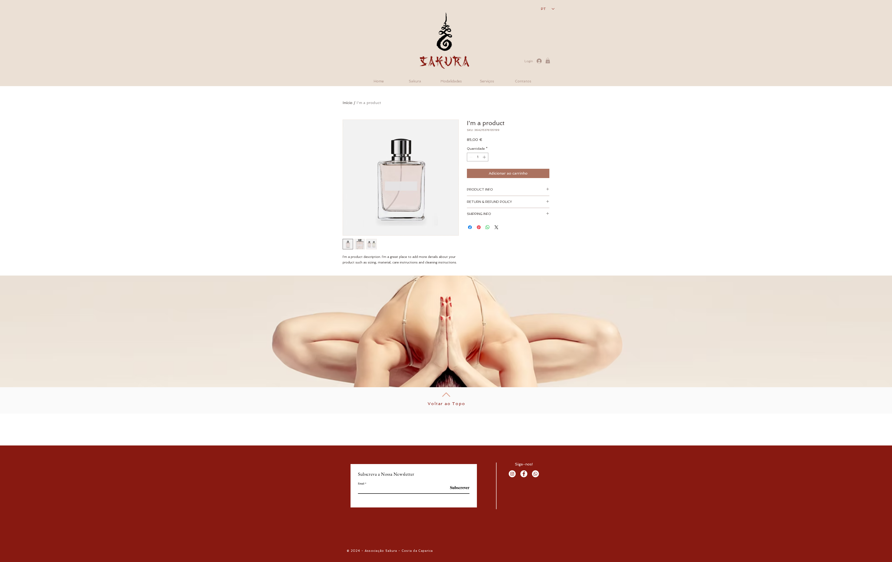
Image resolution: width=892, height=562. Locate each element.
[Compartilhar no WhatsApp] (487, 227)
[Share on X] (496, 227)
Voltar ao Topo (446, 403)
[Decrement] (470, 157)
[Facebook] (523, 473)
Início (347, 103)
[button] (547, 60)
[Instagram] (512, 473)
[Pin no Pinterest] (479, 227)
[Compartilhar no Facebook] (470, 227)
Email (361, 483)
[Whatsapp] (535, 473)
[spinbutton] (477, 157)
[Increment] (485, 157)
